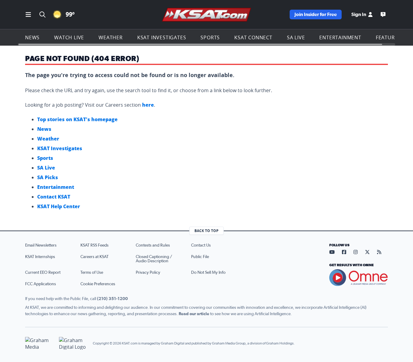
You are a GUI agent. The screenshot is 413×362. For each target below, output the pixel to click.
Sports (210, 37)
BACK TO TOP (206, 230)
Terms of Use (91, 272)
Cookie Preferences (97, 284)
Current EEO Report (42, 272)
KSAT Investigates (161, 37)
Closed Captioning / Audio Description (154, 259)
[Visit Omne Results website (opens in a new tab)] (358, 277)
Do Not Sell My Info (208, 272)
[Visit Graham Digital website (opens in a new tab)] (73, 343)
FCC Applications (40, 284)
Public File (200, 257)
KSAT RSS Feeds (94, 245)
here (148, 105)
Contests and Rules (153, 245)
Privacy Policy (148, 272)
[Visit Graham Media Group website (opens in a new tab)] (39, 343)
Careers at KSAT (94, 257)
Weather (111, 37)
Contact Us (201, 245)
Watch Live (69, 37)
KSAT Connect (253, 37)
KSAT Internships (40, 257)
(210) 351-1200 (112, 299)
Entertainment (340, 37)
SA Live (296, 37)
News (32, 37)
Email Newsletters (41, 245)
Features (388, 37)
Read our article (194, 314)
